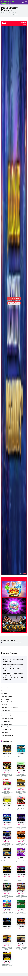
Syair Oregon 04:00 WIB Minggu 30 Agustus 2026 (13, 678)
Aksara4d (7, 857)
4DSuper (7, 961)
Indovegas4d (7, 753)
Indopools (7, 788)
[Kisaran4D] (21, 907)
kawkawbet (21, 926)
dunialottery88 (21, 840)
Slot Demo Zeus (5, 688)
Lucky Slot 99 (7, 926)
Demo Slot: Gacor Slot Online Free (10, 707)
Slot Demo (4, 693)
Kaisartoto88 (21, 771)
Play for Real (15, 298)
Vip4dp (7, 944)
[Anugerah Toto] (7, 838)
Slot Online (4, 704)
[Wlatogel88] (21, 803)
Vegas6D (21, 944)
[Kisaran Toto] (21, 890)
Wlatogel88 (21, 805)
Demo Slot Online (5, 710)
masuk (9, 643)
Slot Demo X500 (5, 721)
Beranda (3, 14)
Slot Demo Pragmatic (6, 702)
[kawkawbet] (21, 924)
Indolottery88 (7, 822)
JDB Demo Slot (5, 699)
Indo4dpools (21, 753)
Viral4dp (21, 857)
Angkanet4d (7, 805)
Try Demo (14, 589)
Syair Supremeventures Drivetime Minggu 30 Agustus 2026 (13, 665)
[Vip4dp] (7, 942)
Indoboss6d (7, 874)
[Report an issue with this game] (3, 23)
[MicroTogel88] (21, 872)
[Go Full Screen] (5, 23)
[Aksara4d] (7, 855)
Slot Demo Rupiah (5, 727)
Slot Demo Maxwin (6, 691)
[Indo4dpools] (21, 751)
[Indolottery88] (7, 821)
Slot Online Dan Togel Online (7, 2)
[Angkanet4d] (7, 803)
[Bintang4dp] (21, 821)
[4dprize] (21, 786)
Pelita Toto (7, 892)
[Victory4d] (7, 907)
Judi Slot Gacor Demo (6, 713)
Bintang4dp (21, 822)
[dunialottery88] (21, 838)
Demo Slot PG (5, 732)
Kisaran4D (21, 909)
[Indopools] (7, 786)
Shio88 (7, 771)
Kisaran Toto (21, 892)
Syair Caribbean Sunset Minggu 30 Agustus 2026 (13, 660)
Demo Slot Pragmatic (6, 696)
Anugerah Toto (7, 840)
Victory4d (7, 909)
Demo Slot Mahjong (6, 729)
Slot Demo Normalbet (6, 716)
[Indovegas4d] (7, 751)
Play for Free (15, 303)
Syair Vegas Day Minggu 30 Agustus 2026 (13, 669)
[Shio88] (7, 769)
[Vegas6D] (21, 942)
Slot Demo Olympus (6, 724)
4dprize (21, 788)
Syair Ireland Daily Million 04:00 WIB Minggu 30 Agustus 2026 (13, 674)
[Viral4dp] (21, 855)
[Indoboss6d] (7, 872)
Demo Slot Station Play (7, 735)
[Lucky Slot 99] (7, 924)
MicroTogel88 (21, 874)
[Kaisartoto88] (21, 769)
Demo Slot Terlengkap (7, 718)
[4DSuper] (7, 959)
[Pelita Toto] (7, 890)
